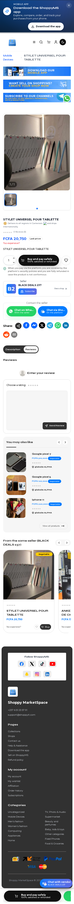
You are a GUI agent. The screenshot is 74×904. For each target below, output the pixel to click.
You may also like (19, 442)
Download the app (18, 750)
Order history (15, 790)
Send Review (56, 425)
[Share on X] (42, 325)
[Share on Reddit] (6, 334)
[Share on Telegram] (50, 325)
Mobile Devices (16, 816)
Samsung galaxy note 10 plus (48, 455)
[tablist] (21, 349)
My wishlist (14, 781)
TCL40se (38, 476)
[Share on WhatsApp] (58, 325)
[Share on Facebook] (26, 325)
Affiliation (13, 785)
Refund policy (15, 759)
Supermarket (52, 816)
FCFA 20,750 (14, 619)
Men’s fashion (15, 821)
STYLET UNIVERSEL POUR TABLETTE (27, 612)
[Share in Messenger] (34, 325)
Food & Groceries (54, 843)
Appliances (14, 835)
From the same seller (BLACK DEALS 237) (26, 542)
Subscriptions (15, 795)
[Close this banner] (69, 5)
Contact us (14, 740)
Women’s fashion (17, 826)
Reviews (10, 360)
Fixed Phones (52, 838)
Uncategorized (16, 811)
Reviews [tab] (30, 349)
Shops (11, 736)
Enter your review (41, 373)
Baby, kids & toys (54, 829)
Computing (15, 830)
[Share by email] (14, 334)
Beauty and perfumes (51, 823)
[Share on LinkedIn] (66, 325)
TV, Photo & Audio (55, 811)
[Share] (18, 326)
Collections (14, 731)
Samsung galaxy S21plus (48, 499)
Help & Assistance (17, 745)
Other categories (54, 834)
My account (14, 776)
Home (11, 840)
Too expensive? (11, 243)
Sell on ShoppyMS (18, 754)
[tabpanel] (37, 396)
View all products (51, 526)
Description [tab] (13, 349)
